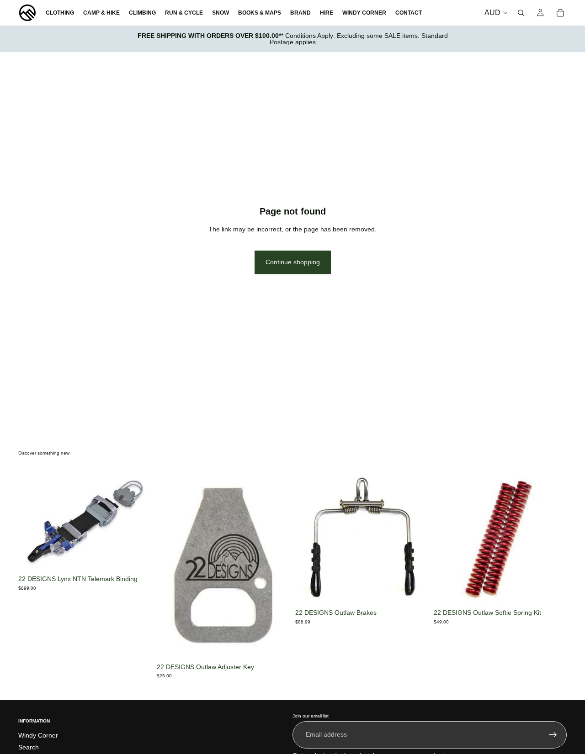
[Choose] (414, 590)
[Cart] (560, 13)
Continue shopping (293, 262)
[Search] (521, 13)
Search (28, 747)
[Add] (137, 557)
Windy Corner (38, 735)
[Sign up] (553, 734)
